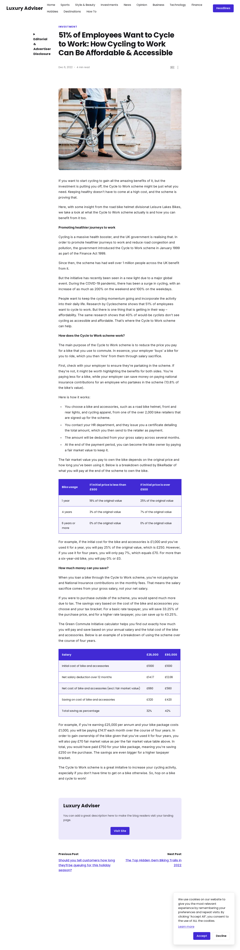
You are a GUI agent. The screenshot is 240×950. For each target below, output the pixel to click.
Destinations (72, 11)
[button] (177, 67)
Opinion (142, 5)
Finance (197, 5)
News (127, 5)
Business (158, 5)
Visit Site (120, 831)
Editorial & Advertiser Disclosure (41, 46)
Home (51, 5)
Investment (68, 26)
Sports (65, 5)
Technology (178, 5)
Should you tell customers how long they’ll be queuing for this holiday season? (87, 865)
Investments (109, 5)
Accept (202, 936)
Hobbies (52, 11)
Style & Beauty (85, 5)
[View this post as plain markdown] (172, 67)
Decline (221, 936)
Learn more (186, 927)
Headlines (223, 8)
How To (91, 11)
